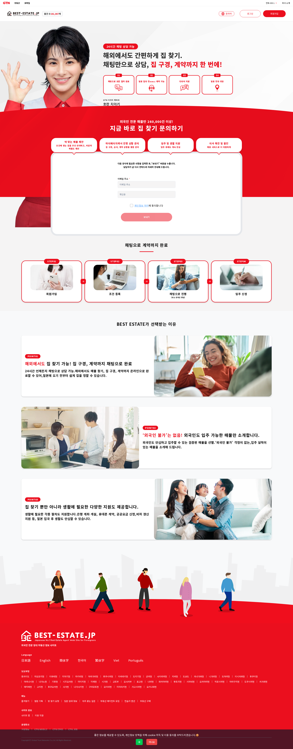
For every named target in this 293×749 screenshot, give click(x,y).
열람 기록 (38, 701)
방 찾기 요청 (53, 701)
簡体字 (64, 660)
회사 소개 (286, 3)
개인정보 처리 (141, 205)
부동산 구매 (145, 701)
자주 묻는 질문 (88, 701)
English (45, 660)
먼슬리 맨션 (130, 701)
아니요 (152, 741)
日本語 (26, 660)
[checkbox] (131, 205)
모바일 (27, 3)
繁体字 (99, 660)
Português (135, 660)
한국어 (82, 660)
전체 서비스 (270, 3)
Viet (116, 660)
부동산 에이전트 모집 (109, 701)
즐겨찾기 (25, 701)
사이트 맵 (25, 715)
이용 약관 (39, 715)
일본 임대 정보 (70, 701)
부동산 (17, 3)
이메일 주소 (124, 179)
